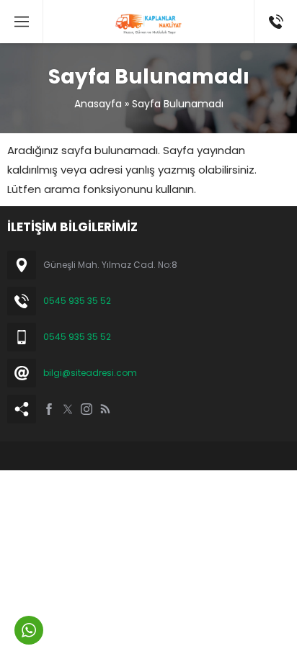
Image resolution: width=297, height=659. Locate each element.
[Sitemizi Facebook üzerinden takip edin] (49, 409)
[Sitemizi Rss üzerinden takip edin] (105, 409)
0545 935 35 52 (77, 301)
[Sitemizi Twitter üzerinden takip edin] (68, 409)
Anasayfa (98, 104)
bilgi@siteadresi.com (90, 373)
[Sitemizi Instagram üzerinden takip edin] (86, 409)
